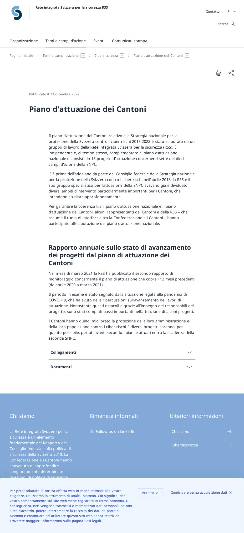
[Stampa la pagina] (219, 72)
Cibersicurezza (185, 445)
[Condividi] (231, 72)
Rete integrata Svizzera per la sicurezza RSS (72, 7)
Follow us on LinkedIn (116, 431)
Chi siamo (180, 431)
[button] (24, 40)
